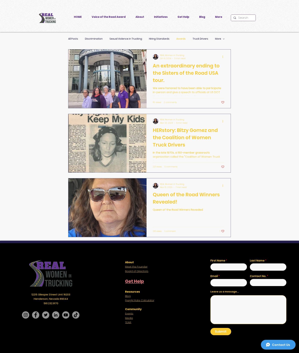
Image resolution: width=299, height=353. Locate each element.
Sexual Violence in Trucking (126, 38)
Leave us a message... (224, 291)
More (218, 38)
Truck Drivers (200, 38)
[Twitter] (45, 315)
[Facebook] (35, 315)
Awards (181, 38)
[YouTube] (65, 315)
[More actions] (224, 57)
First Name (217, 260)
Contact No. (258, 276)
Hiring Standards (159, 38)
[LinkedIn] (55, 315)
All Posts (73, 38)
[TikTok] (75, 315)
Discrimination (94, 38)
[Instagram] (25, 315)
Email (214, 276)
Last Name (257, 260)
